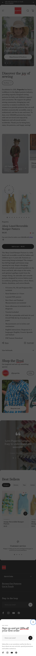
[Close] (33, 622)
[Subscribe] (30, 638)
